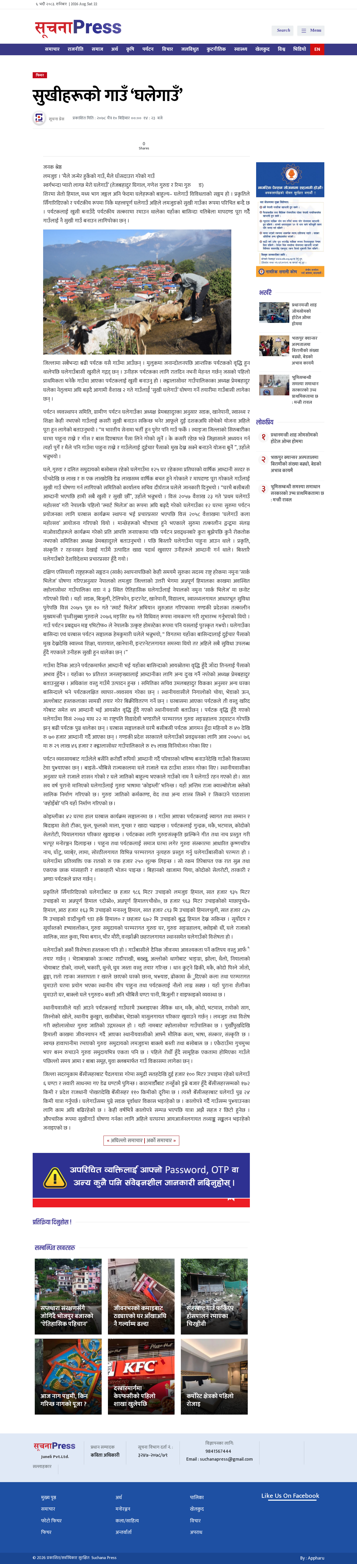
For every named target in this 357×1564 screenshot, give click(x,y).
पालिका (197, 1498)
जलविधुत (190, 49)
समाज (97, 49)
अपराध (196, 1532)
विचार (167, 49)
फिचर (40, 75)
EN (317, 49)
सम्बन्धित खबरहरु (55, 1248)
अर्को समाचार (160, 1140)
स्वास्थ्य (240, 49)
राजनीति (75, 49)
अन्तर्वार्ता (124, 1532)
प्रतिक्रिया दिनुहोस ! (52, 1222)
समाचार (52, 49)
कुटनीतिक (216, 49)
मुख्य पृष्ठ (48, 1498)
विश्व (281, 49)
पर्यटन (148, 49)
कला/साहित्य (127, 1521)
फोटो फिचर (51, 1521)
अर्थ (114, 49)
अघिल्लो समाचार (127, 1140)
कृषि (130, 49)
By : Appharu (312, 1558)
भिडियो (299, 49)
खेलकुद (262, 49)
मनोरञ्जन (123, 1509)
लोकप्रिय (264, 422)
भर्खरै (265, 293)
